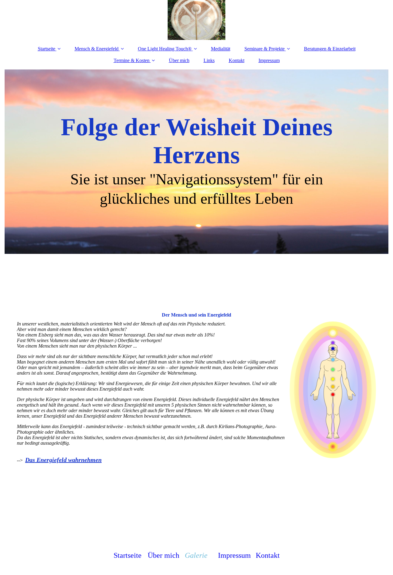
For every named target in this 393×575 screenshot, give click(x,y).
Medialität (220, 48)
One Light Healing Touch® (165, 48)
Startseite (46, 48)
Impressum (269, 60)
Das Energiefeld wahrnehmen (63, 459)
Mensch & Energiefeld (97, 48)
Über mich (179, 60)
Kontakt (236, 60)
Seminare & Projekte (264, 48)
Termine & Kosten (132, 60)
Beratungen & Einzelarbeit (330, 48)
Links (209, 60)
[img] (196, 20)
